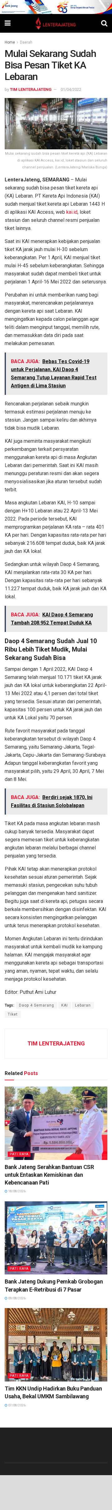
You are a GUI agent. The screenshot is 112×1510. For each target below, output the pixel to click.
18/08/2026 (16, 1191)
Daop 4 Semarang (36, 1005)
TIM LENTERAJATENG (31, 89)
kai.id (71, 212)
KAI (64, 1005)
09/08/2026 (16, 1298)
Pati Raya (19, 1154)
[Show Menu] (8, 23)
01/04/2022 (71, 89)
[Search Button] (104, 23)
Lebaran (83, 1005)
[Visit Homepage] (56, 23)
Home (10, 42)
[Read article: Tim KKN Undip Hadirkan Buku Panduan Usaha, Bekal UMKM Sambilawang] (56, 1344)
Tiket (13, 1014)
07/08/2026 (16, 1405)
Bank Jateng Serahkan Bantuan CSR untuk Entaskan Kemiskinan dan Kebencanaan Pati (49, 1175)
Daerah (26, 42)
